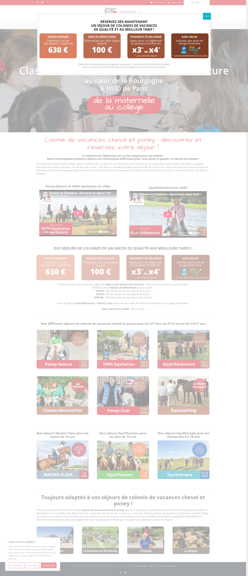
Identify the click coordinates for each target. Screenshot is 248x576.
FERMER (207, 16)
